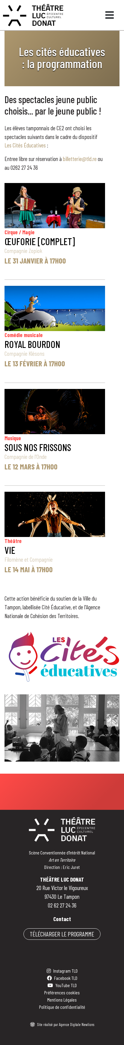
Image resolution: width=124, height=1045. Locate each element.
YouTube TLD (66, 985)
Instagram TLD (65, 971)
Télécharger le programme (62, 934)
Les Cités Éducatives (25, 145)
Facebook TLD (65, 978)
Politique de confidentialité (62, 1007)
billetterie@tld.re (80, 158)
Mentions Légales (62, 999)
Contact (62, 918)
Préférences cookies (62, 992)
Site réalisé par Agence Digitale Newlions (65, 1024)
